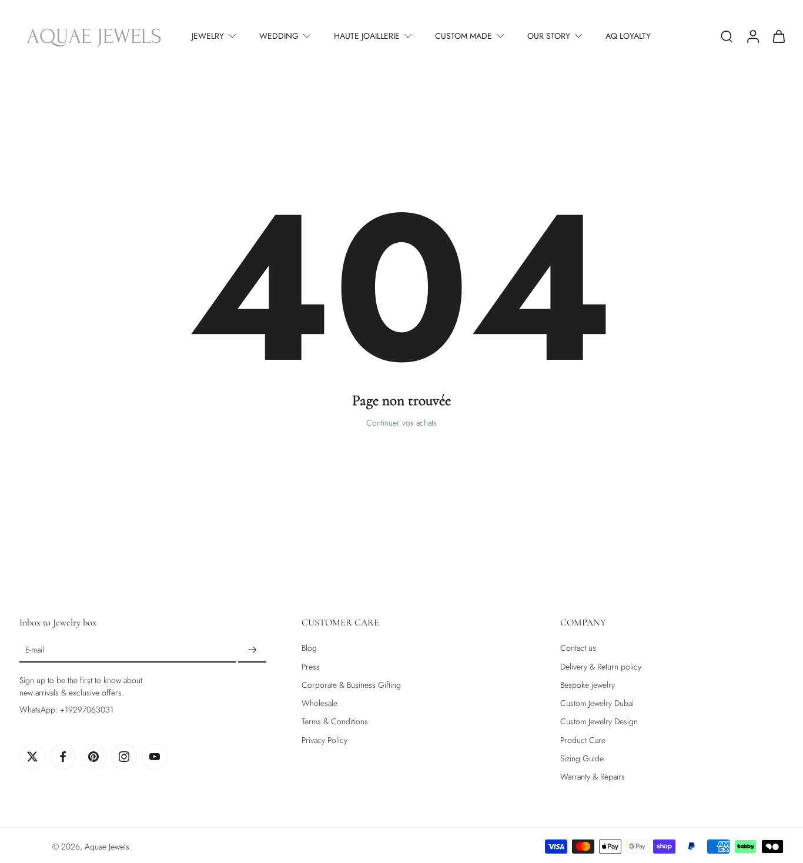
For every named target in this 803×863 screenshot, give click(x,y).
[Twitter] (32, 757)
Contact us (578, 648)
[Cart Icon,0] (778, 36)
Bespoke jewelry (587, 685)
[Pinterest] (93, 757)
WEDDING (279, 36)
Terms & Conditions (335, 721)
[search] (727, 36)
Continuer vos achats (401, 423)
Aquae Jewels (107, 846)
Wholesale (319, 703)
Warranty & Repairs (592, 776)
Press (311, 667)
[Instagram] (124, 757)
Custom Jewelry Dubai (597, 703)
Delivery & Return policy (600, 667)
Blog (309, 648)
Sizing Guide (582, 758)
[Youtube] (155, 757)
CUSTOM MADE (463, 36)
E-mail (34, 650)
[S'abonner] (252, 650)
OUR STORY (548, 36)
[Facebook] (63, 757)
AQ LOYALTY (628, 36)
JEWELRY (208, 36)
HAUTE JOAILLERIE (367, 36)
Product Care (582, 740)
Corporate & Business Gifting (351, 685)
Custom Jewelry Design (599, 721)
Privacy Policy (324, 740)
